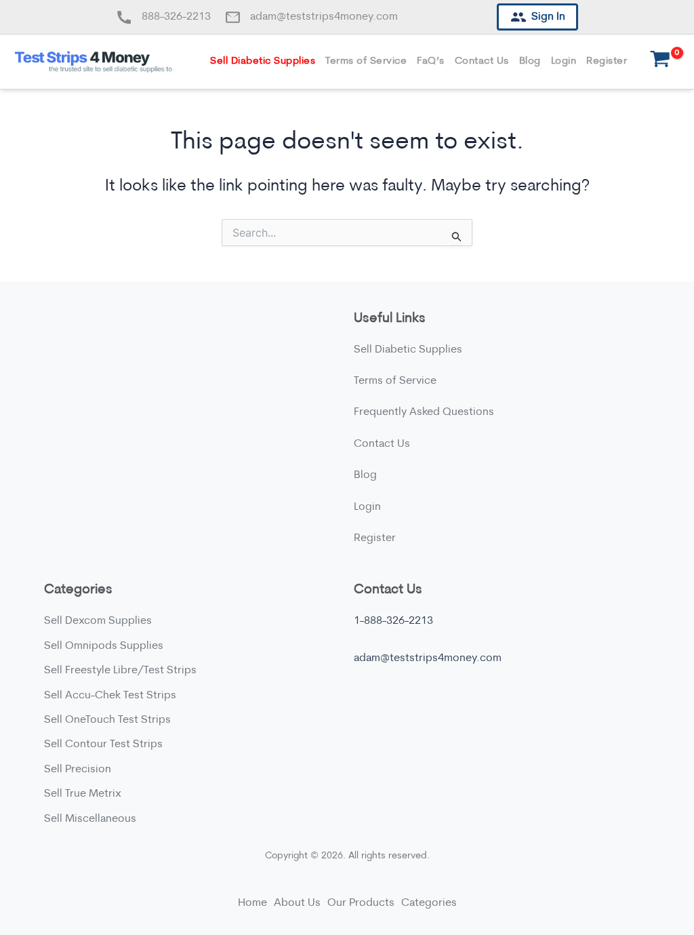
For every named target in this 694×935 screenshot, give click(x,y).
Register (606, 61)
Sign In (548, 17)
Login (564, 61)
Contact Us (482, 61)
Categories (429, 903)
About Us (297, 903)
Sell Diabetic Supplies (262, 61)
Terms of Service (366, 61)
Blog (530, 61)
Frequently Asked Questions (424, 412)
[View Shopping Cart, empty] (659, 62)
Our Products (360, 903)
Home (252, 903)
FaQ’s (431, 61)
